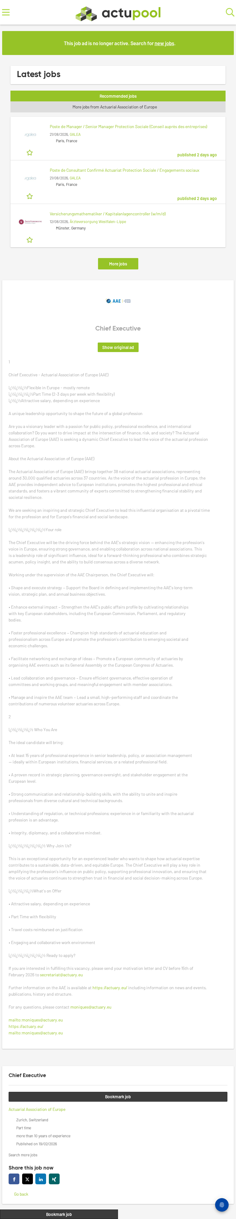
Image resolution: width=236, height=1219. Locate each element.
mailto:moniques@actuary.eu (36, 1019)
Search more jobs (23, 1154)
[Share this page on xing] (54, 1179)
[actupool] (118, 12)
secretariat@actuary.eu (61, 974)
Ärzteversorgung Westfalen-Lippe (98, 221)
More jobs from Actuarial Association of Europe (115, 106)
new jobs (164, 43)
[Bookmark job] (30, 152)
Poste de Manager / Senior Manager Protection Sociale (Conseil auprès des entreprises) (128, 126)
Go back (21, 1194)
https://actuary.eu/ (109, 987)
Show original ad (118, 347)
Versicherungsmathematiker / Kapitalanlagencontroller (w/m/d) (108, 213)
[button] (224, 42)
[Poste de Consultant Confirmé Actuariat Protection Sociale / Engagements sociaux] (30, 178)
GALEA (75, 134)
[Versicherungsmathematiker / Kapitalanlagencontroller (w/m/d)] (30, 221)
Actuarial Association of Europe (37, 1109)
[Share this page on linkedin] (40, 1179)
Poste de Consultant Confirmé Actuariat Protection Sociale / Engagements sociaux (124, 170)
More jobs (118, 263)
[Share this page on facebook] (14, 1179)
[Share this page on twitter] (27, 1179)
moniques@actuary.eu (90, 1006)
